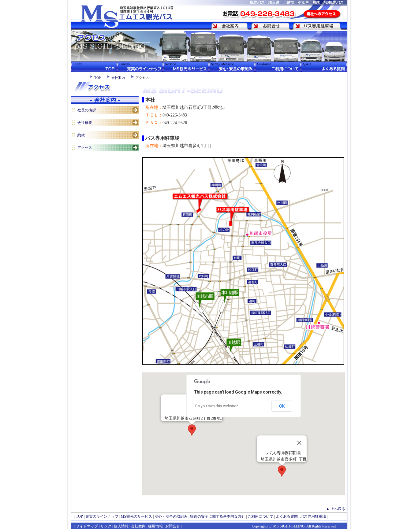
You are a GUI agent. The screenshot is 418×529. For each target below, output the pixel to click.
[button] (192, 430)
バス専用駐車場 (313, 516)
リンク (105, 526)
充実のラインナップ (101, 516)
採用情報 (155, 526)
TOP (97, 78)
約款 (81, 135)
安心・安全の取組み (171, 516)
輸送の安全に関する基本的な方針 (217, 516)
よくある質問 (287, 516)
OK (282, 406)
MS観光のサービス (136, 516)
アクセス (84, 148)
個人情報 (121, 526)
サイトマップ (87, 526)
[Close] (299, 442)
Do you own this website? (216, 406)
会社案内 (118, 78)
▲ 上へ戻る (335, 509)
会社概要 (84, 122)
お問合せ (172, 526)
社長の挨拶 (86, 110)
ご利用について (260, 516)
